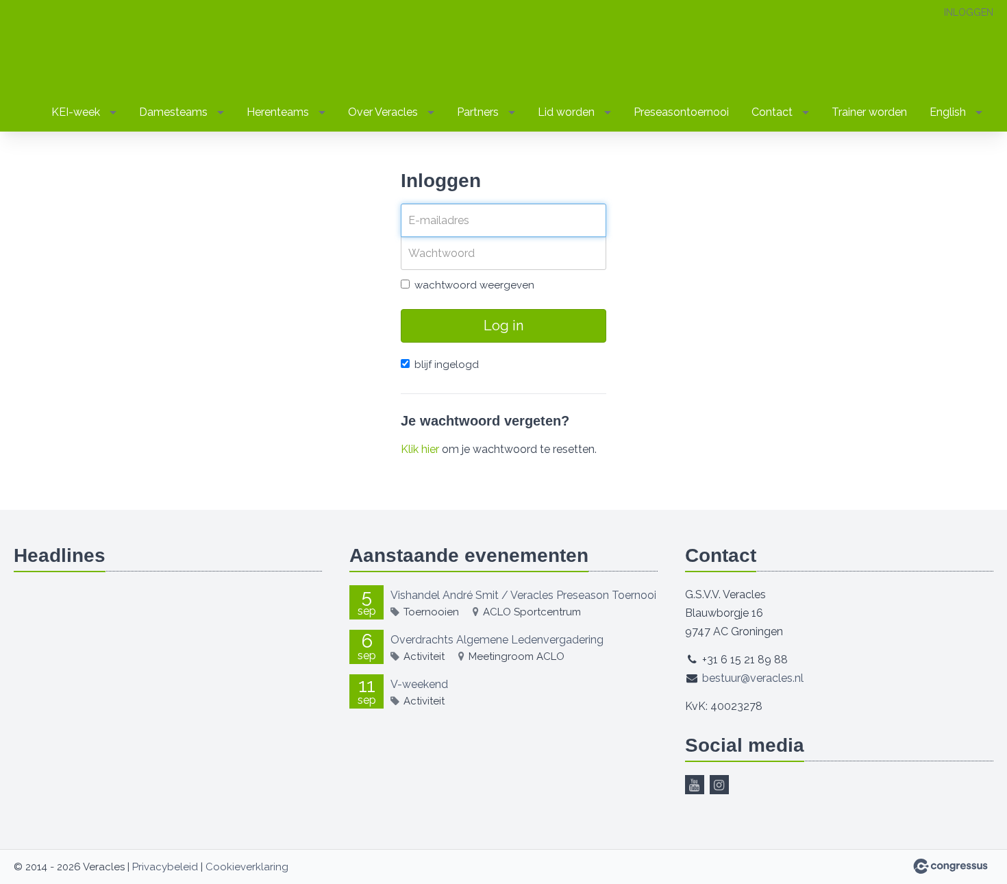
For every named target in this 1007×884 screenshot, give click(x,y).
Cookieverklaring (247, 867)
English (948, 112)
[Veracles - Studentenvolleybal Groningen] (55, 48)
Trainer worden (869, 112)
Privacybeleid (165, 867)
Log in (503, 325)
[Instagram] (719, 784)
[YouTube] (694, 784)
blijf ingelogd (446, 364)
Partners (478, 112)
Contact (772, 112)
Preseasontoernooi (681, 112)
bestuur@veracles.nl (753, 678)
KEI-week (75, 112)
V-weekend (419, 684)
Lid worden (566, 112)
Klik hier (420, 449)
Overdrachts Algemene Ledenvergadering (497, 639)
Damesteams (173, 112)
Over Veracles (383, 112)
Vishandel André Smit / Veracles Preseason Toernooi (523, 595)
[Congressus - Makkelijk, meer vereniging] (950, 866)
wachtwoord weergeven (474, 285)
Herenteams (278, 112)
